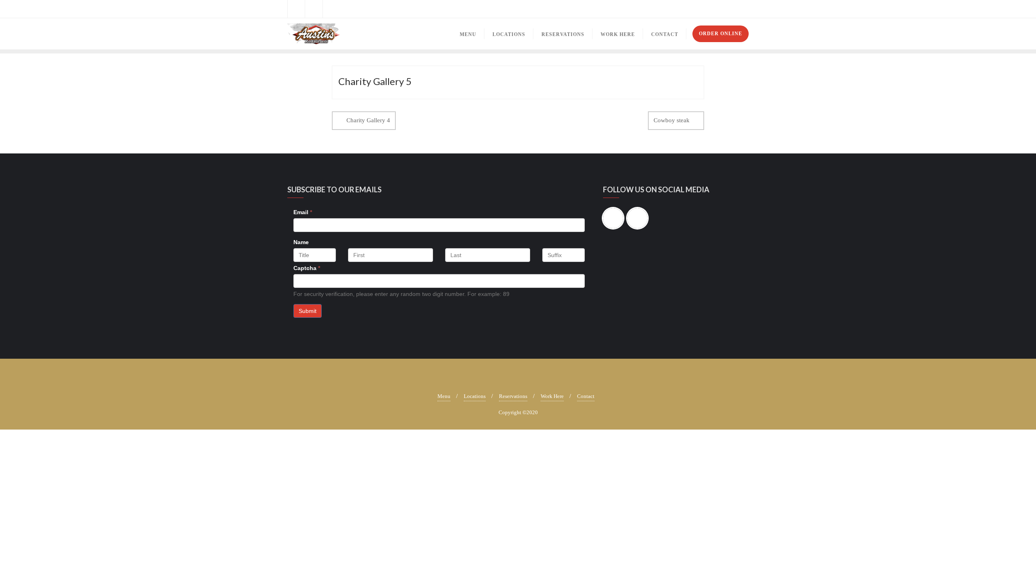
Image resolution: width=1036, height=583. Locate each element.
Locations (475, 396)
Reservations (513, 396)
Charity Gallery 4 (368, 120)
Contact (585, 396)
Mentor (738, 9)
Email (302, 212)
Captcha (306, 268)
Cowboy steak (672, 120)
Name (301, 242)
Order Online (720, 33)
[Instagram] (639, 218)
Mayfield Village (700, 9)
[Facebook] (615, 218)
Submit (307, 311)
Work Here (552, 396)
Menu (443, 396)
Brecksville (656, 9)
